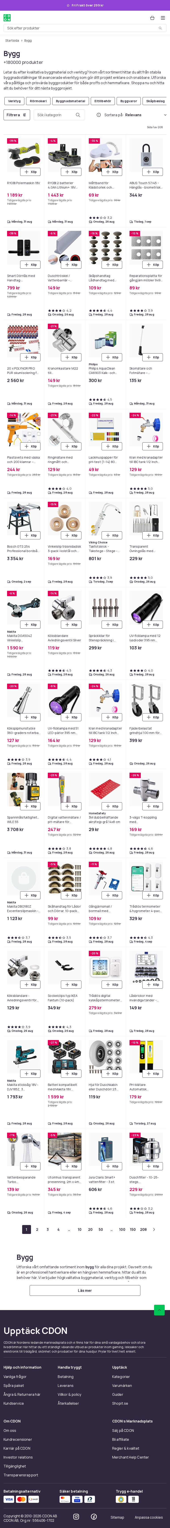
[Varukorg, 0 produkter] (152, 17)
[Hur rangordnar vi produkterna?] (99, 115)
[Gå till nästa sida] (154, 1229)
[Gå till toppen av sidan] (159, 1310)
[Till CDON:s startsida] (7, 17)
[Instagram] (76, 1517)
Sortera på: (114, 114)
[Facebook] (94, 1517)
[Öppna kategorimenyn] (163, 17)
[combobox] (85, 28)
